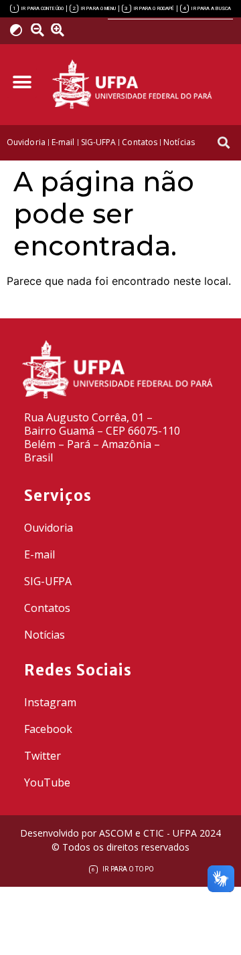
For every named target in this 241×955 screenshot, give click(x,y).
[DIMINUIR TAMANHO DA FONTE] (39, 30)
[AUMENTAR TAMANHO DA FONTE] (61, 30)
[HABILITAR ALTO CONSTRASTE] (20, 30)
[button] (22, 83)
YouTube (47, 782)
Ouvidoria (48, 527)
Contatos (47, 608)
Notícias (44, 634)
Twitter (42, 755)
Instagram (50, 702)
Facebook (48, 729)
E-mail (39, 554)
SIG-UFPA (48, 581)
